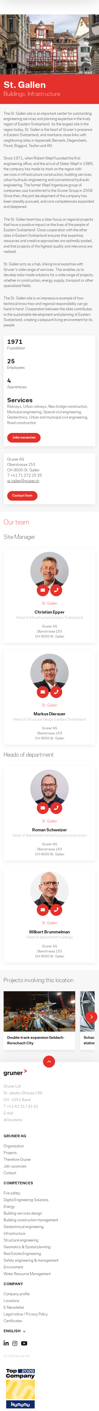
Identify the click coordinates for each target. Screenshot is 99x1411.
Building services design (23, 1213)
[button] (49, 1331)
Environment (13, 1267)
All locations (13, 1120)
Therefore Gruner (17, 1160)
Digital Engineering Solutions (26, 1200)
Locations (11, 1301)
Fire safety (12, 1193)
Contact (10, 1173)
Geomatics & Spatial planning (27, 1247)
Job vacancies (15, 1166)
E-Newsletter (14, 1307)
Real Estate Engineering (22, 1254)
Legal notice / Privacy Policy (26, 1314)
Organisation (14, 1146)
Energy (9, 1207)
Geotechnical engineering (24, 1227)
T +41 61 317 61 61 (21, 1106)
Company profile (17, 1294)
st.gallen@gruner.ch (23, 481)
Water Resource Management (27, 1274)
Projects (10, 1153)
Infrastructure (14, 1233)
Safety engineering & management (31, 1260)
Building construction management (31, 1220)
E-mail (8, 1113)
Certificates (13, 1321)
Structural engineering (21, 1240)
